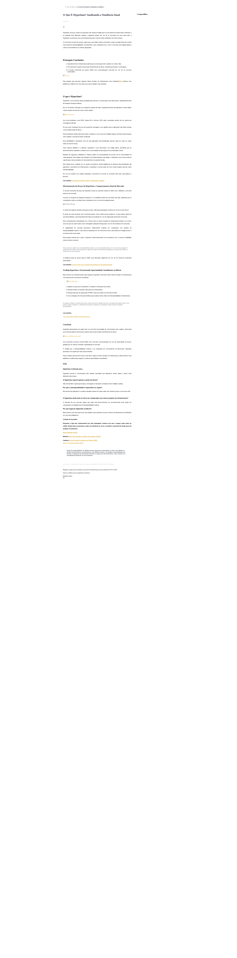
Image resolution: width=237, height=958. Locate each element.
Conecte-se (4, 529)
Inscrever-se (10, 529)
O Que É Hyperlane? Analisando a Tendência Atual (91, 7)
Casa (68, 7)
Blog (73, 7)
